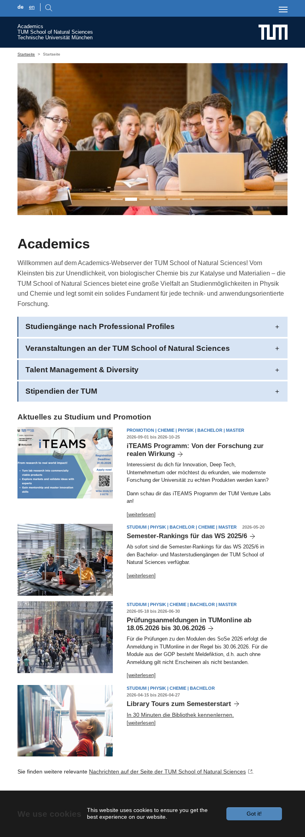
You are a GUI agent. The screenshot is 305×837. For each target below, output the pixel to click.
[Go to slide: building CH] (188, 199)
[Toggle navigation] (283, 9)
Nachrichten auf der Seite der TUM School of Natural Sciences (167, 771)
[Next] (274, 139)
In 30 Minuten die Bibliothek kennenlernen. (180, 715)
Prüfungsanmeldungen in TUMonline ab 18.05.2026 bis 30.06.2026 (189, 624)
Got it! (254, 813)
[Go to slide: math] (160, 199)
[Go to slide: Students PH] (131, 199)
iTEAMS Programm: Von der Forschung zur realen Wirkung (195, 450)
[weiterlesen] (141, 515)
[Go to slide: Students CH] (145, 199)
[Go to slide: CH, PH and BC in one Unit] (117, 199)
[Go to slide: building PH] (174, 199)
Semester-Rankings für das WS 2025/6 (187, 536)
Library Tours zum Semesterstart (179, 704)
